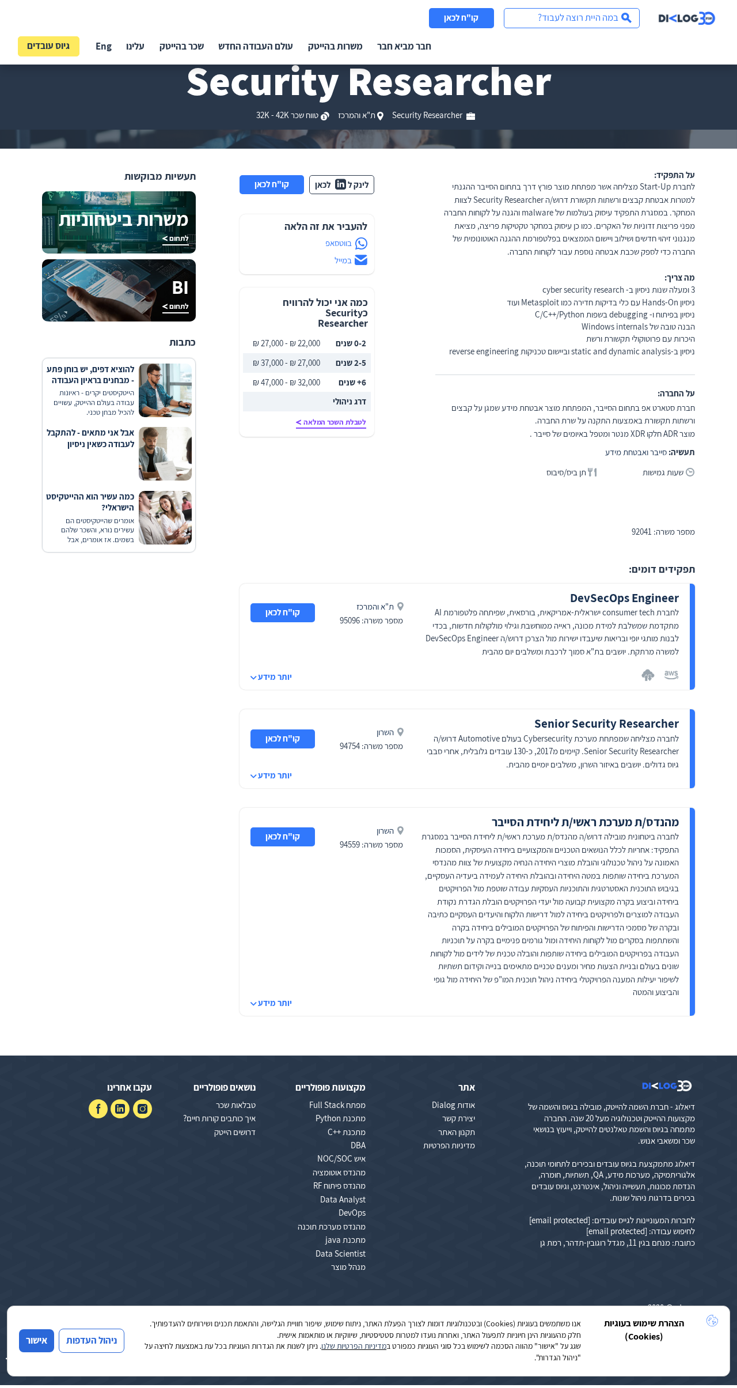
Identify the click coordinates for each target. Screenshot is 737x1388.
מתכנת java (345, 1239)
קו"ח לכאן (461, 17)
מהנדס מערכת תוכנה (332, 1226)
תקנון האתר (456, 1131)
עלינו (135, 46)
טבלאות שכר (236, 1104)
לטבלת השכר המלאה (334, 422)
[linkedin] (120, 1108)
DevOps (352, 1212)
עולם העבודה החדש (255, 46)
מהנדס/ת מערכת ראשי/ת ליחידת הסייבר (585, 822)
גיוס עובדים (48, 45)
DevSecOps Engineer (624, 598)
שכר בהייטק (181, 46)
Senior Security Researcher (606, 723)
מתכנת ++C (347, 1131)
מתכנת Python (341, 1118)
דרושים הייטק (235, 1131)
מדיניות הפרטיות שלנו (353, 1346)
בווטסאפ (338, 242)
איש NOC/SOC (341, 1158)
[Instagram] (142, 1108)
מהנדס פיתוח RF (339, 1185)
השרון (385, 732)
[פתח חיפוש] (572, 18)
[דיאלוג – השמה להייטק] (667, 1086)
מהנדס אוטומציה (339, 1172)
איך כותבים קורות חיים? (219, 1118)
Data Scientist (341, 1253)
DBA (358, 1145)
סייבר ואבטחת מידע (636, 452)
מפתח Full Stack (337, 1104)
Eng (104, 46)
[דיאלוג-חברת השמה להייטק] (687, 18)
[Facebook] (98, 1108)
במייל (343, 260)
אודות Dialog (453, 1104)
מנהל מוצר (348, 1266)
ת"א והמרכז (356, 114)
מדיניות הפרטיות (449, 1145)
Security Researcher (428, 114)
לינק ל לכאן (341, 184)
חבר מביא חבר (404, 46)
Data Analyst (343, 1199)
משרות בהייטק (335, 46)
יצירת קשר (458, 1118)
